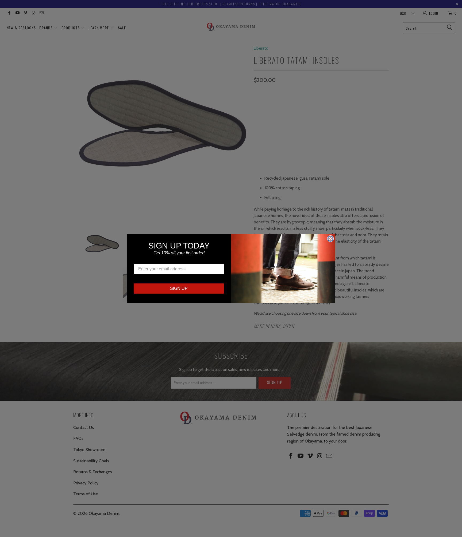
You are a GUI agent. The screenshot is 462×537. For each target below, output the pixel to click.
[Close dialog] (330, 238)
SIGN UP (179, 288)
